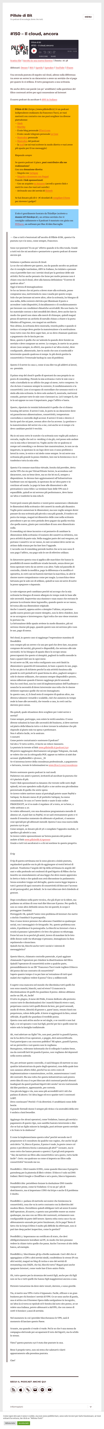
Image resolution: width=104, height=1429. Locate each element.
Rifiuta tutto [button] (10, 1423)
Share (53, 56)
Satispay (34, 173)
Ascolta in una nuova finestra (38, 60)
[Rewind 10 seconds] (45, 52)
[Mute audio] (40, 52)
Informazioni (16, 1407)
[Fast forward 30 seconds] (54, 52)
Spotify (39, 67)
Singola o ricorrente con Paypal (33, 176)
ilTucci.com (44, 130)
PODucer (19, 224)
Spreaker (49, 67)
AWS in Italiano (49, 99)
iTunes (69, 67)
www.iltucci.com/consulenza (63, 765)
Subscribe (43, 56)
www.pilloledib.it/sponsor (37, 839)
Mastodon (22, 137)
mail (22, 144)
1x (49, 52)
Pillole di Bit (21, 15)
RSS (32, 67)
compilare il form (61, 198)
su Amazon (39, 183)
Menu (88, 17)
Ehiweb (49, 190)
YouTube (60, 67)
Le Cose (54, 134)
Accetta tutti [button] (24, 1423)
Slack (20, 123)
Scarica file (15, 60)
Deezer (24, 67)
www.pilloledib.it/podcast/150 (53, 747)
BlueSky (21, 127)
